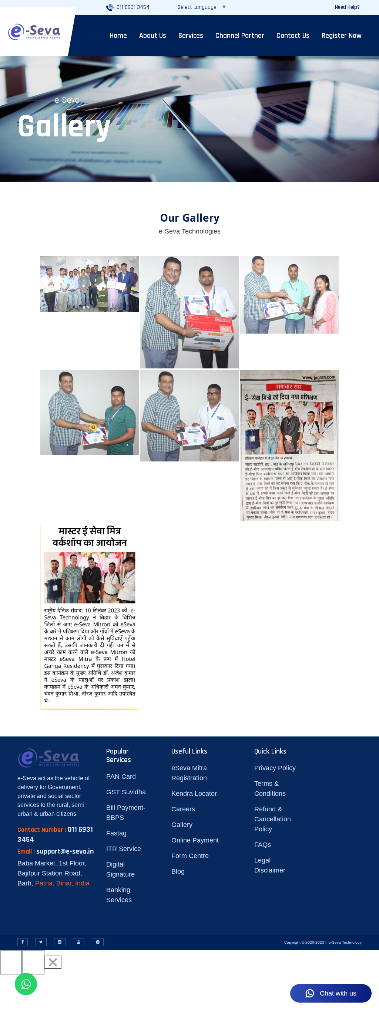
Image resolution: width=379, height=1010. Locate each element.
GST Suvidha (126, 792)
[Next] (33, 962)
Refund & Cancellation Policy (272, 819)
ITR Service (123, 848)
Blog (178, 871)
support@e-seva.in (65, 851)
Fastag (116, 833)
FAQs (262, 844)
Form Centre (190, 856)
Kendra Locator (194, 793)
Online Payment (195, 840)
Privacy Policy (275, 768)
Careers (183, 809)
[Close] (52, 962)
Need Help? (347, 7)
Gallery (181, 824)
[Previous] (11, 962)
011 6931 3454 (133, 7)
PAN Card (121, 776)
